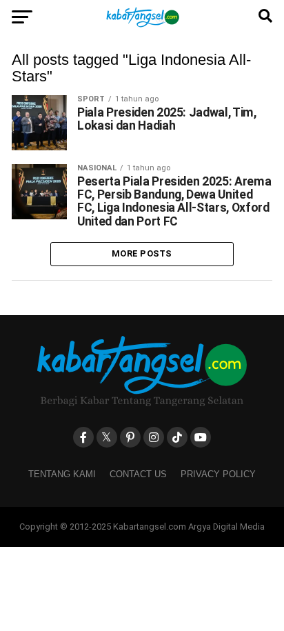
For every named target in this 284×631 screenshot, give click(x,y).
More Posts (142, 253)
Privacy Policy (218, 474)
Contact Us (138, 474)
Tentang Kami (62, 474)
